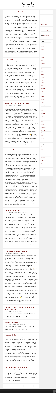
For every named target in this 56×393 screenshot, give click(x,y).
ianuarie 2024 (42, 49)
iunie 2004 (42, 133)
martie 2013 (42, 94)
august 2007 (42, 124)
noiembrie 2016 (43, 74)
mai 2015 (42, 80)
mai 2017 (42, 69)
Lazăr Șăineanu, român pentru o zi (16, 12)
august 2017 (42, 68)
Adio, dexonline (47, 32)
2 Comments (23, 324)
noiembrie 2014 (43, 83)
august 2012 (42, 99)
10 (34, 385)
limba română (19, 212)
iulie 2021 (42, 55)
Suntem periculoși (10, 335)
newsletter (18, 324)
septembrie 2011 (43, 107)
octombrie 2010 (43, 113)
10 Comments (21, 253)
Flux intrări (42, 172)
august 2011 (42, 108)
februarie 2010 (43, 121)
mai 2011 (42, 110)
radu (6, 105)
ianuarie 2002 (43, 138)
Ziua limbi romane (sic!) (12, 210)
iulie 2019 (42, 65)
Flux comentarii (43, 173)
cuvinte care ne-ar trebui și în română (17, 103)
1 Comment (24, 337)
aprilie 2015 (42, 82)
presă (41, 163)
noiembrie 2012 (43, 96)
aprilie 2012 (42, 102)
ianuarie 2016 (42, 79)
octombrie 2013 (43, 88)
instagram (42, 155)
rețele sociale (20, 337)
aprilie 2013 (42, 93)
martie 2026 (42, 44)
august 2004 (42, 132)
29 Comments (25, 212)
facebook (16, 337)
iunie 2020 (42, 60)
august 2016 (42, 77)
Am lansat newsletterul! (12, 322)
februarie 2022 (43, 54)
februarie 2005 (43, 130)
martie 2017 (42, 71)
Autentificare (42, 171)
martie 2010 (42, 119)
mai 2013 (42, 91)
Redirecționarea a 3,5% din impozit (16, 367)
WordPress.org (43, 174)
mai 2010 (42, 116)
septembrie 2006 (43, 127)
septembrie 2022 (43, 52)
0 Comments (19, 105)
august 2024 (42, 46)
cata (6, 253)
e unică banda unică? (11, 60)
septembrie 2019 (43, 63)
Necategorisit (16, 253)
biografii (42, 149)
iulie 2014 (42, 85)
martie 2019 (42, 66)
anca (14, 105)
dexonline (15, 212)
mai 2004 (42, 135)
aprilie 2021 (42, 57)
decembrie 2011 (43, 105)
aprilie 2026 (42, 43)
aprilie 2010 (42, 118)
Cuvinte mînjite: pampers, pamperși (16, 251)
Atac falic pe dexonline (12, 150)
